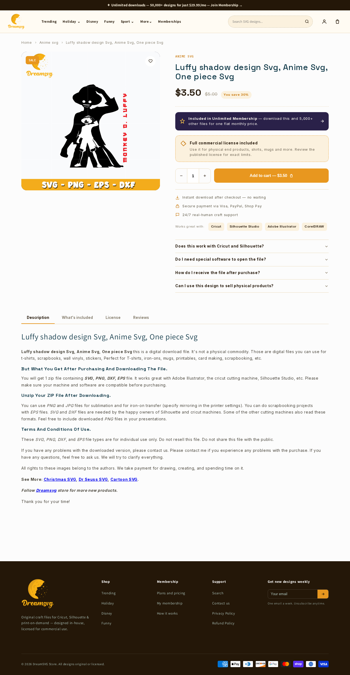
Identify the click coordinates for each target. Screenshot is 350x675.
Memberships (169, 21)
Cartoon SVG (124, 479)
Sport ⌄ (128, 21)
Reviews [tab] (141, 317)
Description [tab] (38, 317)
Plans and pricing (171, 593)
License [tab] (113, 317)
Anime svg (49, 42)
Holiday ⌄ (71, 21)
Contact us (221, 603)
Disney (92, 21)
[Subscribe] (322, 594)
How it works (167, 613)
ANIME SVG (184, 56)
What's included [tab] (77, 317)
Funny (109, 21)
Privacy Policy (223, 613)
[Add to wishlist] (150, 61)
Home (26, 42)
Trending (49, 21)
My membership (170, 603)
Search (217, 593)
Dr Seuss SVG (93, 479)
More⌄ (146, 21)
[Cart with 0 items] (337, 22)
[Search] (307, 21)
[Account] (324, 22)
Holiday (107, 603)
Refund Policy (223, 623)
